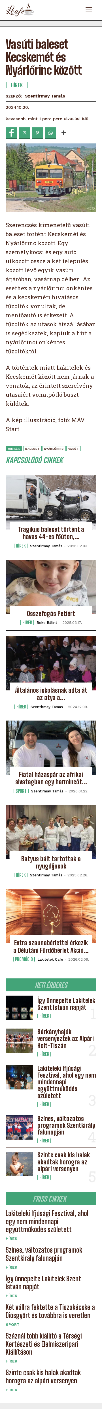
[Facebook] (11, 133)
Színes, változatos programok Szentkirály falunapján (66, 1125)
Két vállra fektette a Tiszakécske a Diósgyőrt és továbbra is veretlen (50, 1311)
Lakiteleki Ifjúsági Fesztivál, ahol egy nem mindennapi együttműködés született (47, 1221)
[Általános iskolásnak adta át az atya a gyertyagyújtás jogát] (51, 663)
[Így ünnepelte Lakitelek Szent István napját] (19, 1008)
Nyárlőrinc (54, 448)
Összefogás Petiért (51, 613)
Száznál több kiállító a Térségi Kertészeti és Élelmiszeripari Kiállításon (44, 1344)
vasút (73, 448)
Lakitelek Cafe (50, 959)
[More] (64, 133)
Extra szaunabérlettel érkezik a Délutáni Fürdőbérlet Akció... (51, 946)
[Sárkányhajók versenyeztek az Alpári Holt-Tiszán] (19, 1041)
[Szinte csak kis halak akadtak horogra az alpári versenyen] (19, 1164)
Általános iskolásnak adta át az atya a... (51, 693)
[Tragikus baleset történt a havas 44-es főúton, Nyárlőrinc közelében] (51, 502)
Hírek (44, 1016)
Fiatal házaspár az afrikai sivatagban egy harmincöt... (51, 778)
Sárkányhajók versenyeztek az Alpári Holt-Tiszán (65, 1038)
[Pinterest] (37, 133)
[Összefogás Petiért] (51, 587)
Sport (13, 1324)
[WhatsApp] (50, 133)
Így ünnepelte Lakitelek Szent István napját (66, 1004)
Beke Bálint (47, 623)
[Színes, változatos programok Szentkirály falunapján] (19, 1127)
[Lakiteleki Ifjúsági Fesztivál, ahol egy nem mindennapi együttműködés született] (19, 1077)
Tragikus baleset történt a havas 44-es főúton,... (51, 533)
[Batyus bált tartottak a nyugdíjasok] (51, 832)
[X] (24, 133)
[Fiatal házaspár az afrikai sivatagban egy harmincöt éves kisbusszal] (51, 748)
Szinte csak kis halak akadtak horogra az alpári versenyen (63, 1161)
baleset (32, 448)
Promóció (24, 959)
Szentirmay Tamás (45, 96)
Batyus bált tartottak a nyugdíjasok (51, 862)
